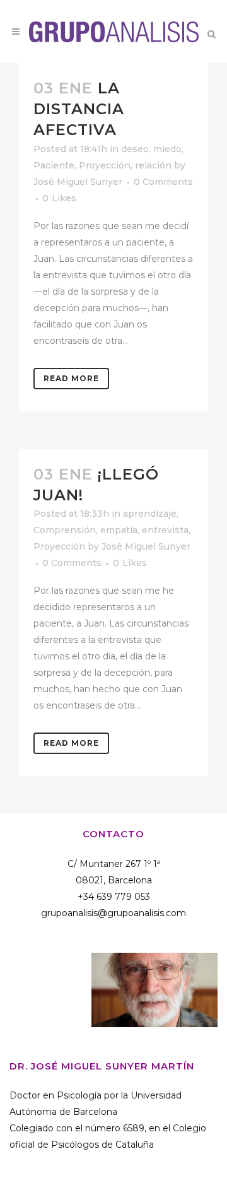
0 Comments (163, 181)
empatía (118, 530)
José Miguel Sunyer (77, 181)
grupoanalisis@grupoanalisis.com (113, 913)
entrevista (165, 530)
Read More (71, 378)
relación (153, 165)
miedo (167, 149)
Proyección (105, 165)
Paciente (53, 165)
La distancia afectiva (78, 109)
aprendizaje (150, 513)
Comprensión (64, 530)
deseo (135, 149)
